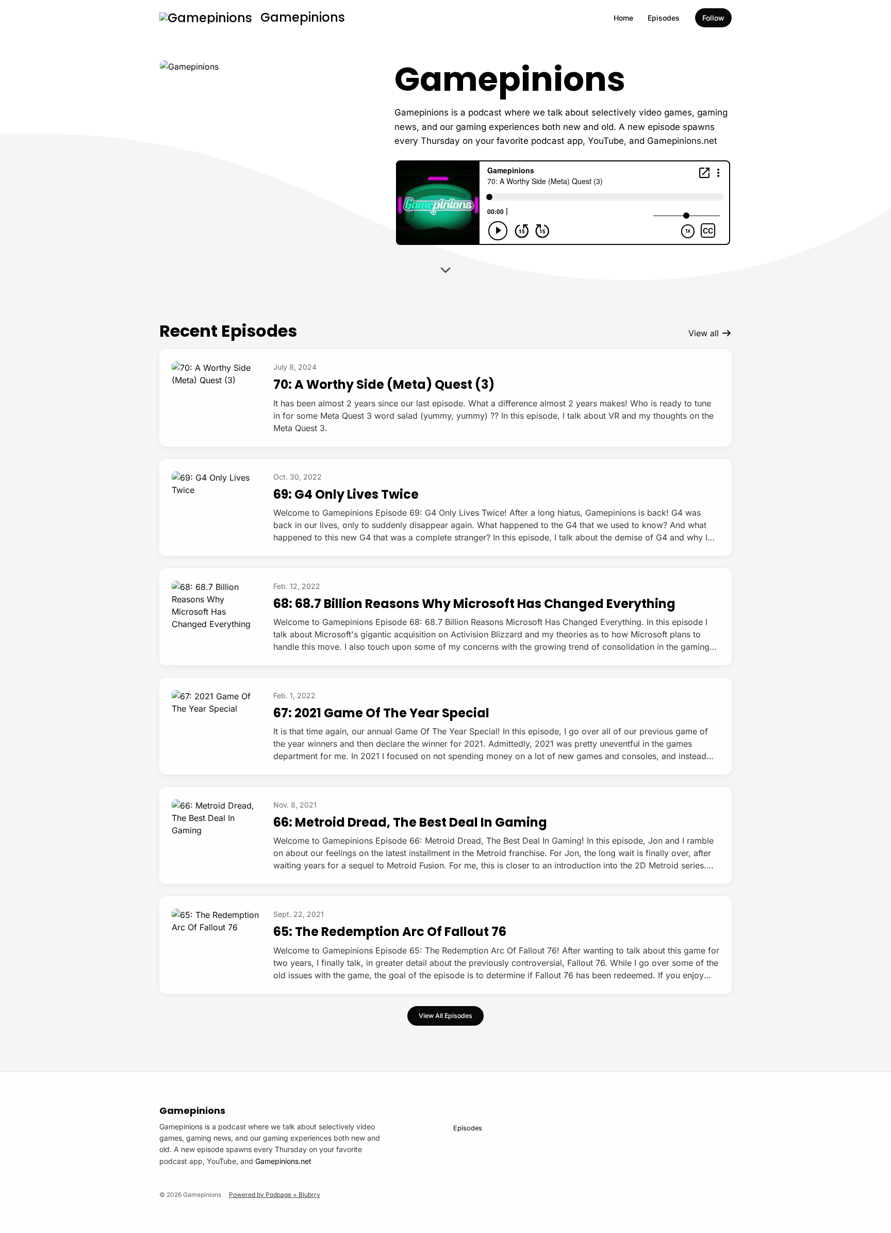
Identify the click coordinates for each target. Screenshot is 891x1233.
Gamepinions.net (682, 141)
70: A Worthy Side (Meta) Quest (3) (383, 384)
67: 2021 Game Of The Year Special (381, 712)
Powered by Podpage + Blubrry (274, 1194)
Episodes (664, 17)
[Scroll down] (445, 272)
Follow (713, 17)
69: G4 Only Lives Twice (346, 494)
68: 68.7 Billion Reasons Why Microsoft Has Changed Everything (474, 603)
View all (704, 333)
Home (623, 17)
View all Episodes (445, 1016)
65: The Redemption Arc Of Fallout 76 (389, 931)
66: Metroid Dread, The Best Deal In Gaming (410, 822)
